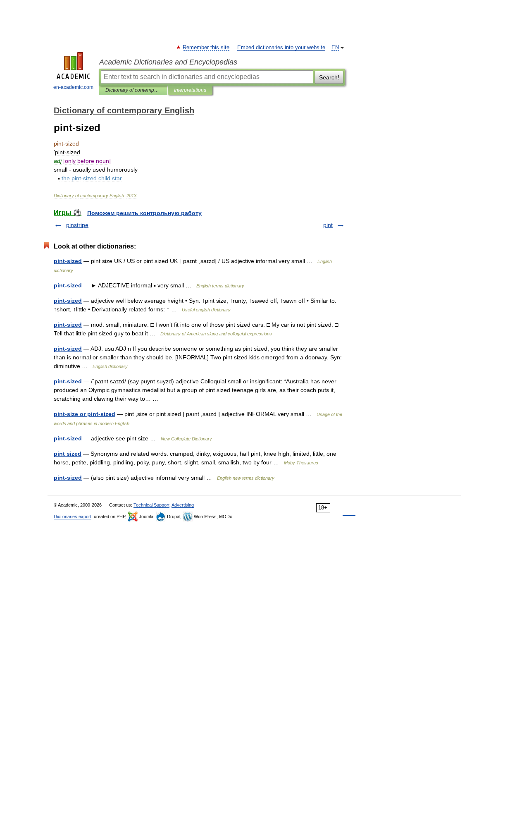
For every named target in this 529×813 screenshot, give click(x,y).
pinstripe (77, 225)
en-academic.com (73, 87)
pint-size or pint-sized (84, 414)
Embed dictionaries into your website (281, 47)
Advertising (183, 504)
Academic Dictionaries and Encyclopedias (168, 62)
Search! (329, 77)
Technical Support (151, 504)
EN (335, 47)
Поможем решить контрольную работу (144, 213)
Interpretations (190, 90)
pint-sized (68, 261)
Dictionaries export (72, 516)
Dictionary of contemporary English (133, 90)
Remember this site (206, 47)
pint (328, 225)
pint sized (67, 453)
